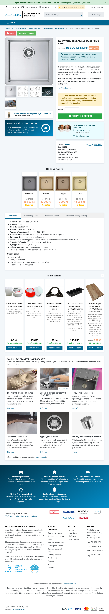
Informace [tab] (13, 216)
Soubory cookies (54, 555)
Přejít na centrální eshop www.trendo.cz (21, 516)
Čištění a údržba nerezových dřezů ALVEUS (53, 394)
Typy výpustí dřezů (49, 436)
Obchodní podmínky (56, 536)
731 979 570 (12, 7)
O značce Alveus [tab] (52, 216)
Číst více (10, 408)
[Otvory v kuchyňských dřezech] (87, 423)
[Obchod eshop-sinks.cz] (97, 512)
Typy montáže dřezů (17, 436)
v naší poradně (40, 457)
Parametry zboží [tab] (31, 216)
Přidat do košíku (80, 116)
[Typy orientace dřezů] (87, 379)
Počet (60, 110)
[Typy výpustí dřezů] (54, 423)
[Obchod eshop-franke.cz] (54, 512)
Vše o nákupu (53, 558)
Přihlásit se (71, 536)
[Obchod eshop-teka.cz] (83, 517)
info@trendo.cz (29, 7)
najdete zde (85, 3)
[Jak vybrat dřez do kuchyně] (22, 379)
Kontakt (51, 567)
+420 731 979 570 (83, 130)
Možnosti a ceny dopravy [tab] (76, 216)
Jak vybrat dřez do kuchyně (20, 393)
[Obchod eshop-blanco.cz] (69, 512)
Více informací (67, 88)
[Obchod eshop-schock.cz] (83, 512)
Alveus (67, 144)
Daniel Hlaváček (18, 609)
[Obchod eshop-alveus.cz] (69, 517)
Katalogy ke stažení (55, 546)
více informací (70, 584)
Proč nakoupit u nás (56, 542)
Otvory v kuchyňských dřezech (86, 436)
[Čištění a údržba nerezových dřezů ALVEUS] (54, 379)
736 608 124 (96, 546)
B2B (49, 564)
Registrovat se (73, 539)
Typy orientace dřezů (82, 393)
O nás (50, 539)
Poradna (51, 561)
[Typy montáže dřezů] (22, 423)
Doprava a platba (55, 533)
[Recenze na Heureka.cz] (34, 570)
